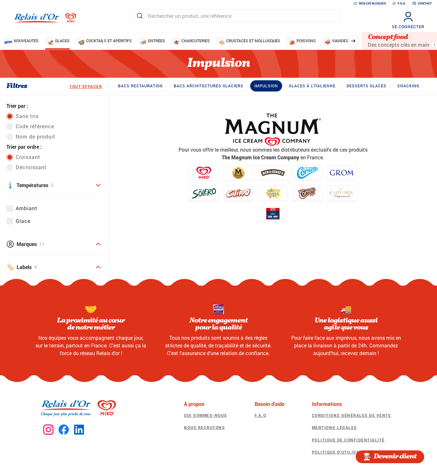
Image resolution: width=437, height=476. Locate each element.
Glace (23, 221)
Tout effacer (85, 86)
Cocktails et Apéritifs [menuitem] (109, 40)
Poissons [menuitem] (306, 40)
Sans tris (27, 116)
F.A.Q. (402, 3)
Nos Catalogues (372, 3)
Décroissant (31, 167)
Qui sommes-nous (205, 415)
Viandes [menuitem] (340, 40)
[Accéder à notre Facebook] (63, 430)
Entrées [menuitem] (156, 40)
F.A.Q (260, 415)
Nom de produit (35, 136)
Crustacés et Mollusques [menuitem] (253, 40)
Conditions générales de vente (351, 415)
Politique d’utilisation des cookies (357, 452)
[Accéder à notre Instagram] (48, 430)
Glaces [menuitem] (62, 40)
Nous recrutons (204, 427)
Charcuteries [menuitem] (195, 40)
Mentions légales (334, 427)
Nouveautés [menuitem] (26, 40)
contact (425, 3)
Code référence (35, 126)
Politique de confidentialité (348, 439)
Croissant (28, 157)
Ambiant (26, 208)
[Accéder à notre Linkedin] (79, 430)
